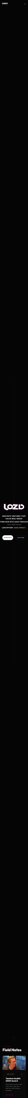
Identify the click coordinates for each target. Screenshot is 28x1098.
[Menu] (25, 4)
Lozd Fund (20, 537)
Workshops (8, 537)
